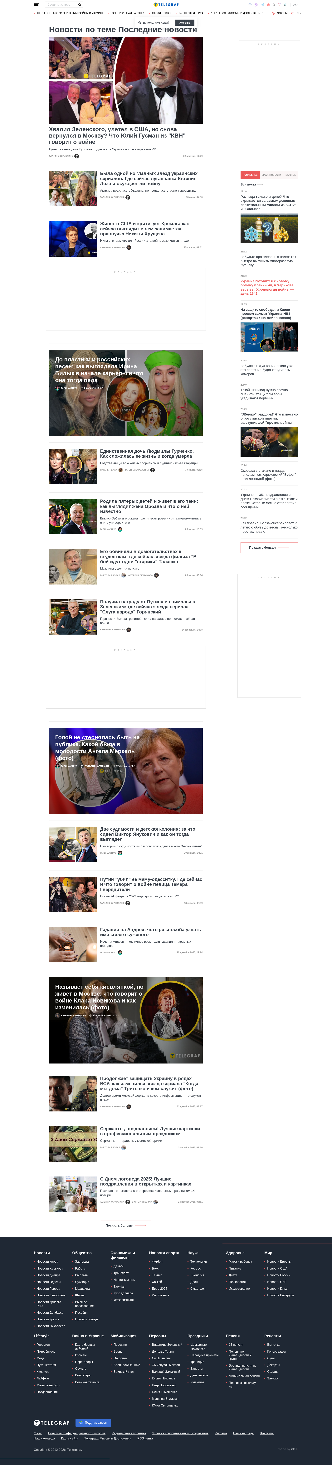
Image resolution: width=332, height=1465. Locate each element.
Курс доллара (123, 1293)
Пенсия (233, 1336)
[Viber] (256, 4)
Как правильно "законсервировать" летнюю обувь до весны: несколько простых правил (269, 527)
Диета (233, 1275)
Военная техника (87, 1382)
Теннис (157, 1275)
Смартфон (198, 1288)
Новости (42, 1253)
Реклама (221, 1433)
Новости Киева (47, 1261)
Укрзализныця (124, 1300)
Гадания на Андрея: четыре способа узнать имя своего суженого (150, 932)
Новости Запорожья (51, 1295)
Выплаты (81, 1275)
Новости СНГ (276, 1282)
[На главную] (166, 4)
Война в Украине (88, 1336)
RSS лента (145, 1438)
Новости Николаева (51, 1326)
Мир (268, 1253)
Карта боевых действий (85, 1346)
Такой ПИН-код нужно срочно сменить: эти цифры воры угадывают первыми (264, 394)
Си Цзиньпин (161, 1358)
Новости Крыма (48, 1319)
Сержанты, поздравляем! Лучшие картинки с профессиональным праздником (150, 1131)
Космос (195, 1268)
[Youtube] (268, 5)
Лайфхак (43, 1378)
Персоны (157, 1336)
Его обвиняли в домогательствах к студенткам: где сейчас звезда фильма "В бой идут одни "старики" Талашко (148, 556)
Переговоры (84, 1362)
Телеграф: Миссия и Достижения (107, 1438)
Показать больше (119, 1225)
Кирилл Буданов (163, 1378)
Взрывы (81, 1355)
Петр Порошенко (164, 1385)
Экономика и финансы (123, 1255)
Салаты (272, 1371)
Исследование (239, 1288)
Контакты (267, 1433)
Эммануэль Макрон (166, 1365)
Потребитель (46, 1351)
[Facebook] (250, 4)
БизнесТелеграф (191, 13)
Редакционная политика (129, 1433)
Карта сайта (69, 1438)
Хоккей (157, 1282)
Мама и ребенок (240, 1261)
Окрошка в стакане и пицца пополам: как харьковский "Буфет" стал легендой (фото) (268, 475)
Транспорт (121, 1273)
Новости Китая (277, 1288)
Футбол (157, 1261)
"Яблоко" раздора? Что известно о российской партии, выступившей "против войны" (269, 418)
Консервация (276, 1351)
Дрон (194, 1282)
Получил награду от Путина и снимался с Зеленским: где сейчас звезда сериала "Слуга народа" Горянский (147, 606)
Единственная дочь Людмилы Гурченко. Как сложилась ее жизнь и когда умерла (147, 454)
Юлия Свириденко (165, 1405)
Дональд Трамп (163, 1351)
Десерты (273, 1365)
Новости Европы (279, 1261)
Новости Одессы (49, 1282)
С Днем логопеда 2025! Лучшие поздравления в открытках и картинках (145, 1181)
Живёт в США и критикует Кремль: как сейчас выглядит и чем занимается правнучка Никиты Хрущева (144, 228)
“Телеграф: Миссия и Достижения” (237, 13)
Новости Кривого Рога (49, 1303)
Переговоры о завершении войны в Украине (70, 13)
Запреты (196, 1368)
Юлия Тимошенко (164, 1392)
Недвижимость (124, 1279)
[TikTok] (285, 5)
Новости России (278, 1275)
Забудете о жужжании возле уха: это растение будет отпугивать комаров (267, 370)
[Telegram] (262, 4)
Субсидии (82, 1282)
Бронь (118, 1351)
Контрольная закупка (128, 13)
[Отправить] (79, 5)
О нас (38, 1433)
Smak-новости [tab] (271, 175)
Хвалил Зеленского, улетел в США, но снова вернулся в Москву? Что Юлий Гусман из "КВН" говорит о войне (117, 135)
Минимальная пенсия (244, 1376)
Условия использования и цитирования (180, 1433)
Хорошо (184, 22)
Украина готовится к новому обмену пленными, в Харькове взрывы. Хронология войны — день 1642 (267, 287)
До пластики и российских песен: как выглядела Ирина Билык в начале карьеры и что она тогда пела (99, 369)
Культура (43, 1371)
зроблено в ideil (287, 1449)
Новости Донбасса (50, 1312)
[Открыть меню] (36, 4)
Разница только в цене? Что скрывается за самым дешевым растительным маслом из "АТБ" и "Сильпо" (268, 203)
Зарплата (82, 1261)
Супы (271, 1358)
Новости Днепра (48, 1275)
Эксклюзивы (161, 13)
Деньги (119, 1266)
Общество (82, 1253)
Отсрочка (120, 1358)
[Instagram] (279, 4)
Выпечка (273, 1344)
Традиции (197, 1362)
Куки (164, 22)
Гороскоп (43, 1344)
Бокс (155, 1268)
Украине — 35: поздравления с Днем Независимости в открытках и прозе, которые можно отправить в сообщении (269, 501)
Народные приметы (204, 1355)
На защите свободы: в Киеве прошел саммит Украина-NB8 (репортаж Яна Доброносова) (266, 314)
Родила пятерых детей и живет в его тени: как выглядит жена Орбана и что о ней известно (149, 506)
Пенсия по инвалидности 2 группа (240, 1355)
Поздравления (47, 1392)
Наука (193, 1253)
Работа (80, 1268)
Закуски (272, 1378)
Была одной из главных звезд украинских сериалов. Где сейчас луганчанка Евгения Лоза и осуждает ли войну (149, 178)
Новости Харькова (50, 1268)
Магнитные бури (48, 1385)
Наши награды (243, 1433)
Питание (235, 1268)
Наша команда (44, 1438)
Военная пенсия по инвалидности (242, 1367)
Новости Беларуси (280, 1295)
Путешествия (46, 1365)
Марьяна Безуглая (165, 1398)
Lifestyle (42, 1336)
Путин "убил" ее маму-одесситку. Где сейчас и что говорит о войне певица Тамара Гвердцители (151, 884)
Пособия (81, 1312)
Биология (197, 1275)
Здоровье (235, 1253)
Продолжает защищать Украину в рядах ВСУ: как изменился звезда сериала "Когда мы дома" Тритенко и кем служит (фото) (149, 1083)
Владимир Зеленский (167, 1344)
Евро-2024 (159, 1288)
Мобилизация (124, 1336)
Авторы (281, 13)
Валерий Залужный (166, 1371)
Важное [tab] (291, 175)
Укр (295, 4)
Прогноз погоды (86, 1319)
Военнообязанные (127, 1365)
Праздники (198, 1336)
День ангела (199, 1375)
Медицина (82, 1288)
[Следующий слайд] (300, 13)
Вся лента (248, 184)
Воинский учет (124, 1371)
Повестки (120, 1344)
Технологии (198, 1261)
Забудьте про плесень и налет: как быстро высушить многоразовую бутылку (268, 261)
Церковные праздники (198, 1346)
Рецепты (272, 1336)
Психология (237, 1282)
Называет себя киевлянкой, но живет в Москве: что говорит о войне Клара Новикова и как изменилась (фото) (99, 997)
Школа (80, 1295)
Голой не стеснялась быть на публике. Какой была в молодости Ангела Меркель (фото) (97, 747)
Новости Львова (48, 1288)
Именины (197, 1382)
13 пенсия (236, 1344)
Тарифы (119, 1286)
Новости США (277, 1268)
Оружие (80, 1368)
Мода (40, 1358)
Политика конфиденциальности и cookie (76, 1433)
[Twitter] (274, 4)
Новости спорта (164, 1253)
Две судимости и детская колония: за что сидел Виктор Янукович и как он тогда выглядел (147, 834)
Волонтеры (83, 1375)
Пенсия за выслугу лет (242, 1384)
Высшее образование (84, 1303)
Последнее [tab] (250, 175)
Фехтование (160, 1295)
